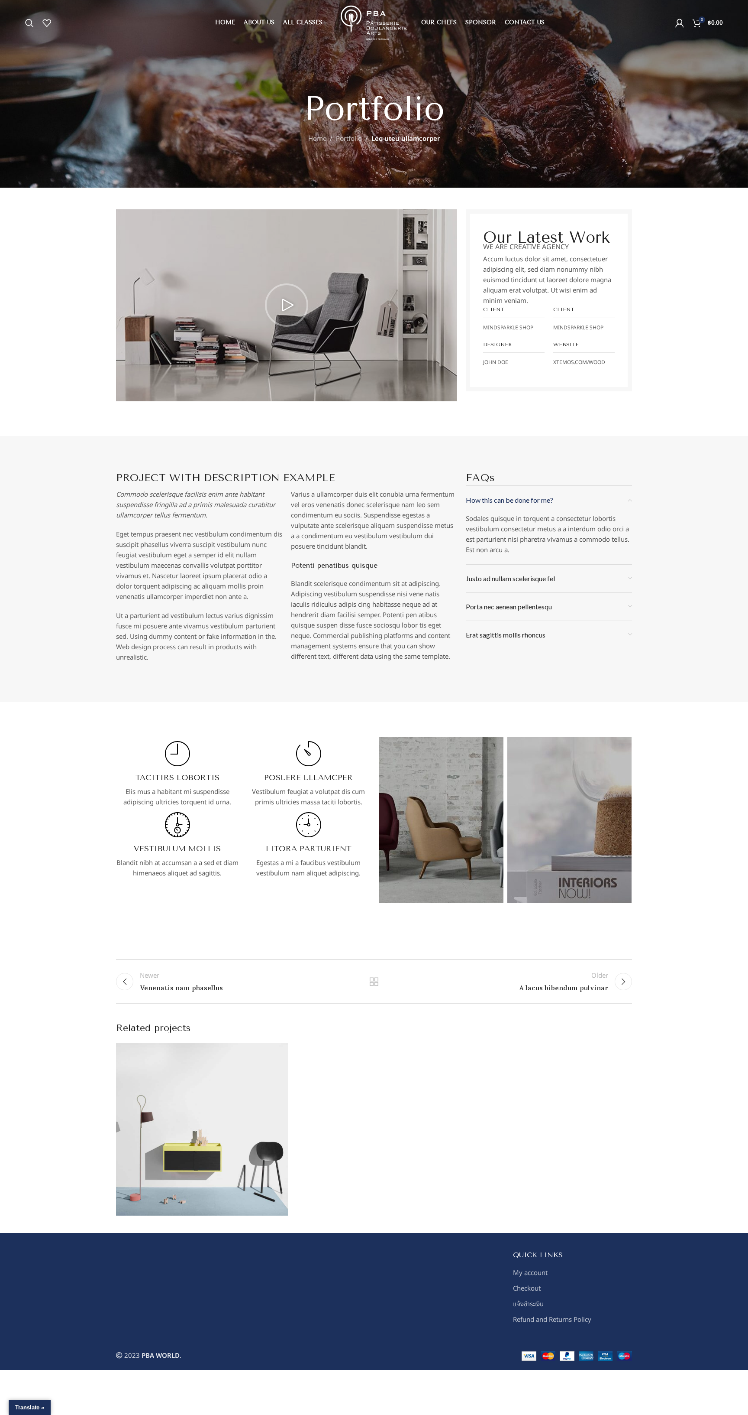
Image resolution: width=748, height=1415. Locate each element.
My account (530, 1273)
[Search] (29, 23)
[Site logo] (374, 23)
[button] (286, 305)
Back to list (374, 981)
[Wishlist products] (46, 23)
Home (317, 139)
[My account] (679, 23)
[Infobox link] (177, 774)
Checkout (527, 1288)
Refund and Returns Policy (552, 1319)
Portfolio (349, 139)
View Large (277, 1053)
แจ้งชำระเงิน (528, 1304)
